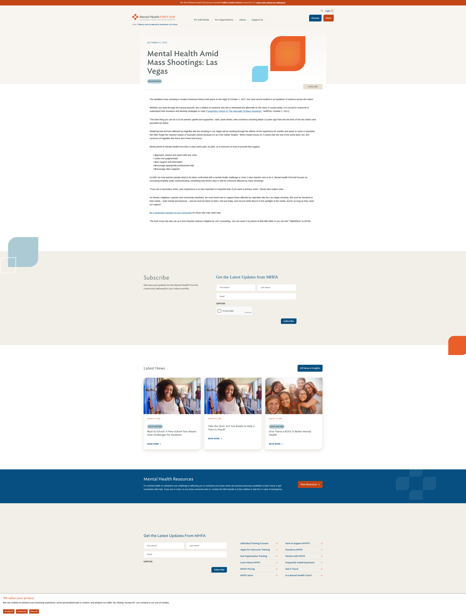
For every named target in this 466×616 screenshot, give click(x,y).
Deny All (34, 611)
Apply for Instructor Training (255, 549)
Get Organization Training (253, 556)
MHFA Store (246, 575)
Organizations (154, 81)
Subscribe (313, 86)
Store (328, 18)
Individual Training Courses (254, 543)
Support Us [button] (257, 19)
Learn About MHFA (250, 562)
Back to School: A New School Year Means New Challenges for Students (171, 433)
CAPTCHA (220, 303)
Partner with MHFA (295, 556)
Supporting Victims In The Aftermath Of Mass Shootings (234, 111)
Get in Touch (291, 568)
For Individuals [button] (201, 19)
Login (327, 11)
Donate (315, 18)
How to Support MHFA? (297, 543)
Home (134, 24)
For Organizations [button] (224, 19)
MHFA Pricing (247, 568)
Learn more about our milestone (270, 3)
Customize (21, 611)
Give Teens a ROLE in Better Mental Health (290, 433)
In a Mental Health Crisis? (298, 575)
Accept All (8, 611)
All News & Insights (310, 368)
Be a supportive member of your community (171, 213)
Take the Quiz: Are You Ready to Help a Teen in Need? (231, 428)
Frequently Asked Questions (300, 562)
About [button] (242, 19)
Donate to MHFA (294, 549)
